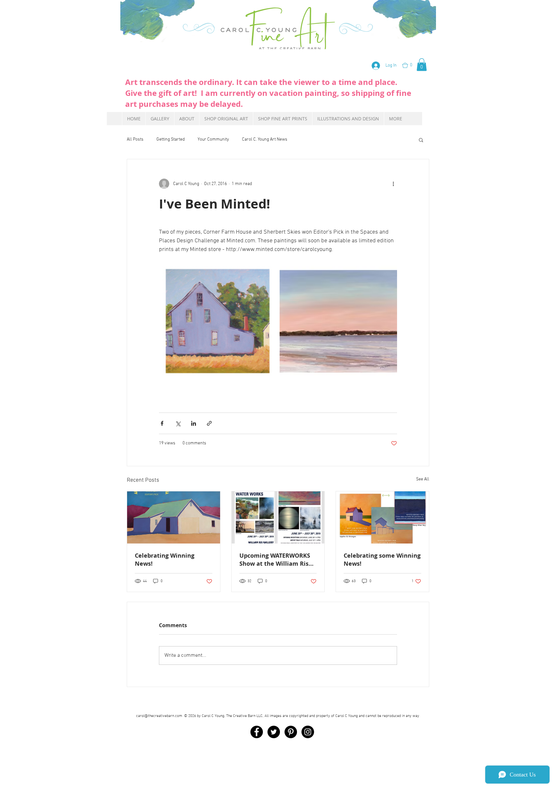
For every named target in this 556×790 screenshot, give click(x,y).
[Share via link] (209, 423)
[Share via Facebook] (162, 423)
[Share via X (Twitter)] (178, 423)
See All (422, 479)
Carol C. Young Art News (264, 139)
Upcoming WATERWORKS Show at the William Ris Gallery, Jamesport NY (274, 560)
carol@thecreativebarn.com (159, 716)
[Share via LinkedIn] (193, 423)
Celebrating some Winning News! (382, 560)
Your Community (213, 139)
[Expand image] (217, 321)
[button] (411, 65)
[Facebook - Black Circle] (256, 732)
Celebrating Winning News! (164, 560)
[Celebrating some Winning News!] (382, 517)
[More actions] (393, 184)
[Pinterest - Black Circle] (290, 732)
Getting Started (170, 139)
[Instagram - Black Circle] (307, 732)
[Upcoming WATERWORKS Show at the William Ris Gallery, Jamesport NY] (278, 517)
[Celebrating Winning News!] (173, 517)
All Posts (135, 139)
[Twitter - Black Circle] (273, 732)
